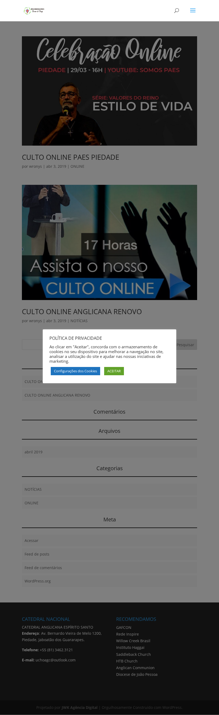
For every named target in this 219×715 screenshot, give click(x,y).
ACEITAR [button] (114, 371)
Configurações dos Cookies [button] (75, 371)
